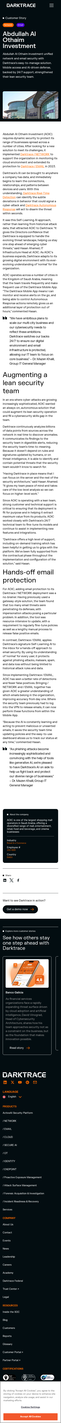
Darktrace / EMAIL (32, 166)
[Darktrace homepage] (28, 1074)
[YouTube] (20, 1082)
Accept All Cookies (30, 1416)
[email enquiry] (35, 1082)
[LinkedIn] (5, 1082)
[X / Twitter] (12, 1082)
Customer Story (15, 18)
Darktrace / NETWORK (35, 154)
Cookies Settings (30, 1407)
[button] (50, 5)
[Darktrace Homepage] (21, 5)
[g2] (27, 1082)
